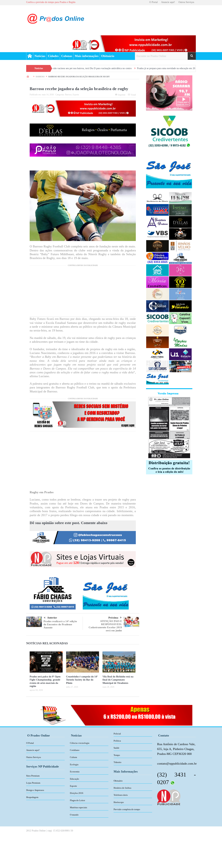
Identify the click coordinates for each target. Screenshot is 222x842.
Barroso (68, 94)
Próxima (113, 617)
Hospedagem (32, 797)
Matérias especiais (78, 807)
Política (117, 740)
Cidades (53, 56)
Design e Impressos (35, 790)
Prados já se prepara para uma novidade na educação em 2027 (134, 68)
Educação (74, 779)
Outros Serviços (186, 2)
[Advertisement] (83, 292)
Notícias (40, 56)
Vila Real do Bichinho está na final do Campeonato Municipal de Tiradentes (118, 679)
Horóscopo (119, 802)
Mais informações (87, 56)
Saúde (116, 748)
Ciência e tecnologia (79, 743)
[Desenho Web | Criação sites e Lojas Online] (168, 797)
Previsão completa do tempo (127, 809)
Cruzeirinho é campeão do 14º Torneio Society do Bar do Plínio (82, 679)
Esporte (76, 94)
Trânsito (117, 762)
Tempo (117, 755)
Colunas (66, 56)
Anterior (52, 617)
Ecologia (74, 764)
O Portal (153, 2)
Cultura (73, 757)
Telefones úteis (121, 795)
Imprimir (121, 95)
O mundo (74, 814)
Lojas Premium (33, 783)
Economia (74, 771)
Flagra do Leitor (77, 800)
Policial (117, 733)
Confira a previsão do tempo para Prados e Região (50, 2)
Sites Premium (33, 775)
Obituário (107, 56)
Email (133, 95)
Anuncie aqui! (168, 2)
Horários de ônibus (122, 788)
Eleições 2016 (76, 793)
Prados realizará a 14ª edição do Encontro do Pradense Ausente (60, 624)
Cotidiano (74, 750)
